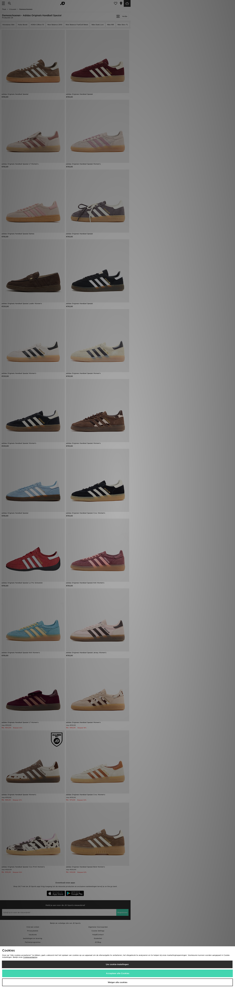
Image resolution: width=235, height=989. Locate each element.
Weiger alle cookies (117, 982)
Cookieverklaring (30, 957)
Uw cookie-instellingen (117, 964)
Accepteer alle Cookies (117, 973)
